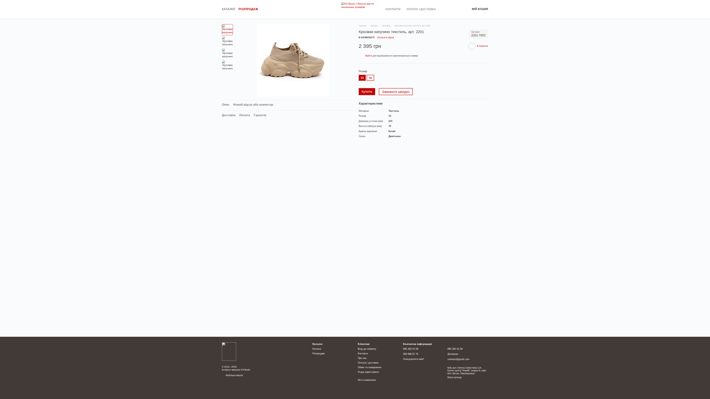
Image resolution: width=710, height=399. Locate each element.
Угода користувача (368, 372)
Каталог (229, 9)
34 (370, 77)
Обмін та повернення (369, 367)
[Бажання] (448, 9)
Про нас (362, 358)
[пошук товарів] (335, 9)
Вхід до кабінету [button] (367, 348)
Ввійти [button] (368, 55)
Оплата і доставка (421, 9)
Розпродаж (248, 9)
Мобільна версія (234, 375)
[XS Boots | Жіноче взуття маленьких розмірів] (229, 351)
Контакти (393, 9)
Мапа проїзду (454, 377)
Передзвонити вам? (413, 359)
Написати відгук (385, 37)
